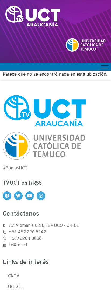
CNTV (13, 276)
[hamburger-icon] (105, 67)
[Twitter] (18, 195)
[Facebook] (7, 195)
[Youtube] (29, 195)
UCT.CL (15, 287)
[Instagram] (41, 195)
